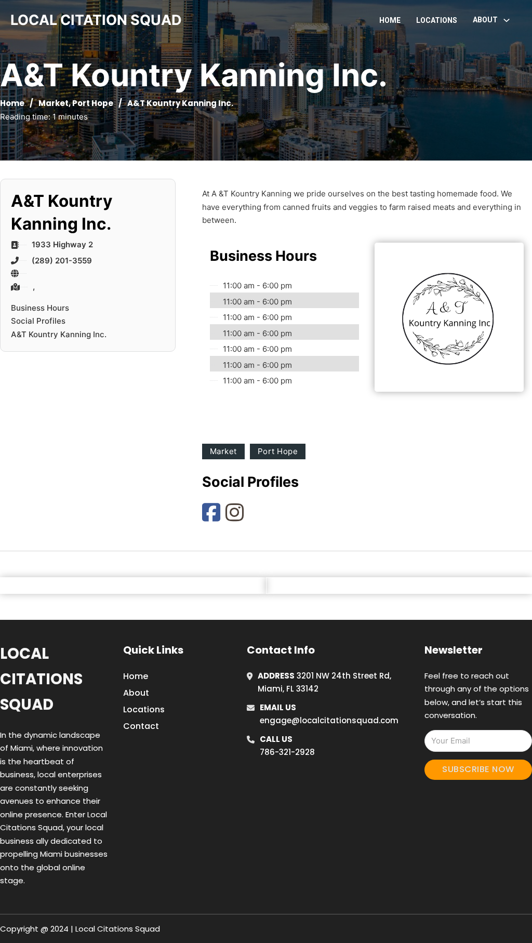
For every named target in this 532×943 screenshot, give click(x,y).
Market (53, 103)
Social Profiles (38, 321)
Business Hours (40, 308)
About (136, 693)
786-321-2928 (287, 752)
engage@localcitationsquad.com (329, 720)
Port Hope (92, 103)
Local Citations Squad (41, 679)
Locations (436, 20)
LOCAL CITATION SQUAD (96, 20)
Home (390, 20)
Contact (141, 726)
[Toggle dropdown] (506, 20)
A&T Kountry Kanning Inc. (59, 334)
